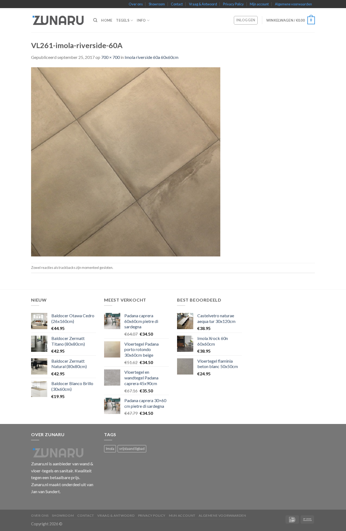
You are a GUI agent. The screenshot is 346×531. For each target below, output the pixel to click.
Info (141, 20)
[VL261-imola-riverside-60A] (125, 161)
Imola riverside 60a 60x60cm (151, 57)
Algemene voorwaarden (293, 4)
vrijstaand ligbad (132, 448)
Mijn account (259, 4)
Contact (177, 4)
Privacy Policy (233, 4)
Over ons (136, 4)
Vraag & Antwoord (203, 4)
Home (106, 20)
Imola (110, 448)
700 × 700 (110, 57)
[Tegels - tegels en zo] (58, 20)
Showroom (157, 4)
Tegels (122, 20)
